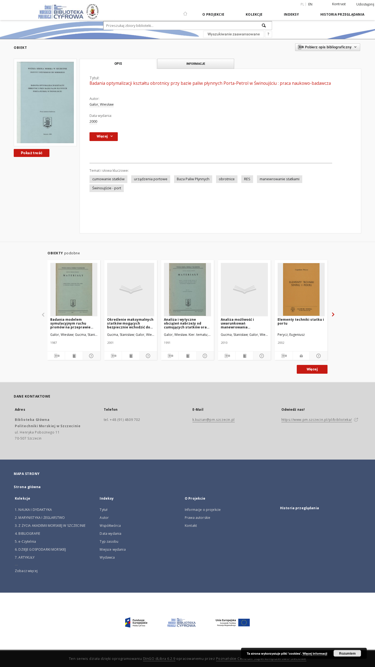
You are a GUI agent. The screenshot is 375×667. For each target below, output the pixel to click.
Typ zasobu (109, 541)
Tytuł (103, 509)
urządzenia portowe (150, 179)
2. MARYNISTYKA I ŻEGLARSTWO (40, 517)
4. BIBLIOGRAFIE (27, 533)
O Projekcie (213, 14)
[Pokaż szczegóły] (90, 355)
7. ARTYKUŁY (25, 557)
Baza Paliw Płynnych (193, 179)
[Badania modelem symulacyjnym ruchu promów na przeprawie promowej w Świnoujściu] (74, 289)
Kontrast (339, 4)
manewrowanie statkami (280, 179)
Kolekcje (254, 14)
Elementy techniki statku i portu (301, 321)
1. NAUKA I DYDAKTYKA (33, 509)
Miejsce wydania (112, 549)
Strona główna (27, 487)
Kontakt (191, 525)
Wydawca (107, 557)
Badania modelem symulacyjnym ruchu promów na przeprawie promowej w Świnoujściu (71, 323)
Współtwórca (110, 525)
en (310, 4)
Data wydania (110, 533)
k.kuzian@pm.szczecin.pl (213, 419)
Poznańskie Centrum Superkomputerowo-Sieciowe (261, 658)
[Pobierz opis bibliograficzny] (56, 355)
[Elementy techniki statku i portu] (301, 289)
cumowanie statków (108, 179)
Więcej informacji (315, 653)
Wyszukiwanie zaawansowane (234, 34)
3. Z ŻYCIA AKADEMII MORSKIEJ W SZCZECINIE (50, 525)
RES (247, 179)
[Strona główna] (185, 11)
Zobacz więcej (26, 571)
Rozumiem (347, 653)
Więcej (312, 369)
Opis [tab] (118, 64)
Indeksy (291, 14)
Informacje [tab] (195, 64)
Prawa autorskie (197, 517)
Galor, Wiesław (101, 104)
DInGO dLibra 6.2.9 (159, 658)
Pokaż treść (31, 153)
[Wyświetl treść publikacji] (73, 355)
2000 (93, 121)
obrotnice (227, 179)
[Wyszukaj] (264, 25)
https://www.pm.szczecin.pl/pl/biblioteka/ (316, 419)
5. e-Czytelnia (25, 541)
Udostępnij (365, 4)
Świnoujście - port (106, 188)
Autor (104, 517)
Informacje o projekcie (203, 509)
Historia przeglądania (342, 14)
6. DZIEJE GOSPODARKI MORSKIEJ (40, 549)
